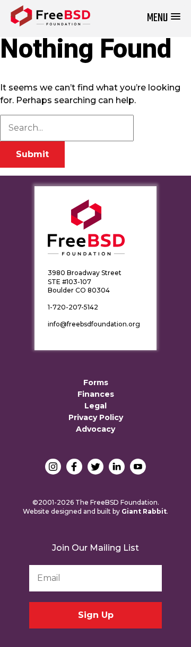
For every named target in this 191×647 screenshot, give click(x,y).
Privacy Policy (95, 417)
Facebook (74, 466)
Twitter (95, 466)
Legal (95, 406)
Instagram (53, 466)
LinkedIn (116, 466)
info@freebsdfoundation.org (94, 324)
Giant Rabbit (144, 511)
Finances (95, 394)
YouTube (138, 466)
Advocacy (95, 429)
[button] (164, 18)
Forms (95, 382)
